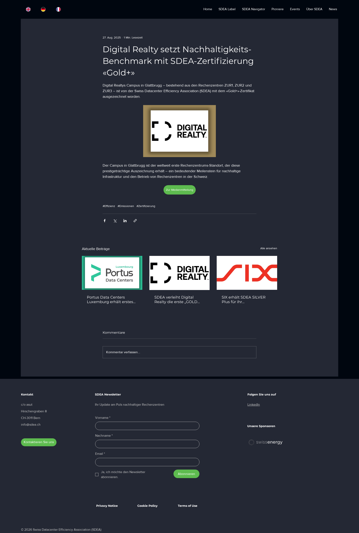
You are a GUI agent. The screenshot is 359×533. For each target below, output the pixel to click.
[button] (263, 245)
